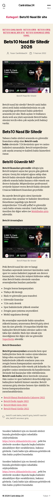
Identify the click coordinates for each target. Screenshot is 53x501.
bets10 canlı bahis (13, 415)
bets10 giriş (44, 30)
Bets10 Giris (29, 30)
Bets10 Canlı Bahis (12, 30)
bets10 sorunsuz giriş (19, 418)
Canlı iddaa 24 (27, 5)
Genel (26, 35)
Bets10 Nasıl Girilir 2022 (16, 408)
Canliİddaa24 (21, 53)
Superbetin (8, 339)
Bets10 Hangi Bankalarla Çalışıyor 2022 (24, 397)
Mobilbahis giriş (39, 211)
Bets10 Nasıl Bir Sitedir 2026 (26, 44)
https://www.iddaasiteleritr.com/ (19, 441)
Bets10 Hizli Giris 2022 (15, 405)
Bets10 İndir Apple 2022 (16, 401)
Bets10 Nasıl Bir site (14, 33)
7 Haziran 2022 (39, 53)
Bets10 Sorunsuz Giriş (38, 33)
